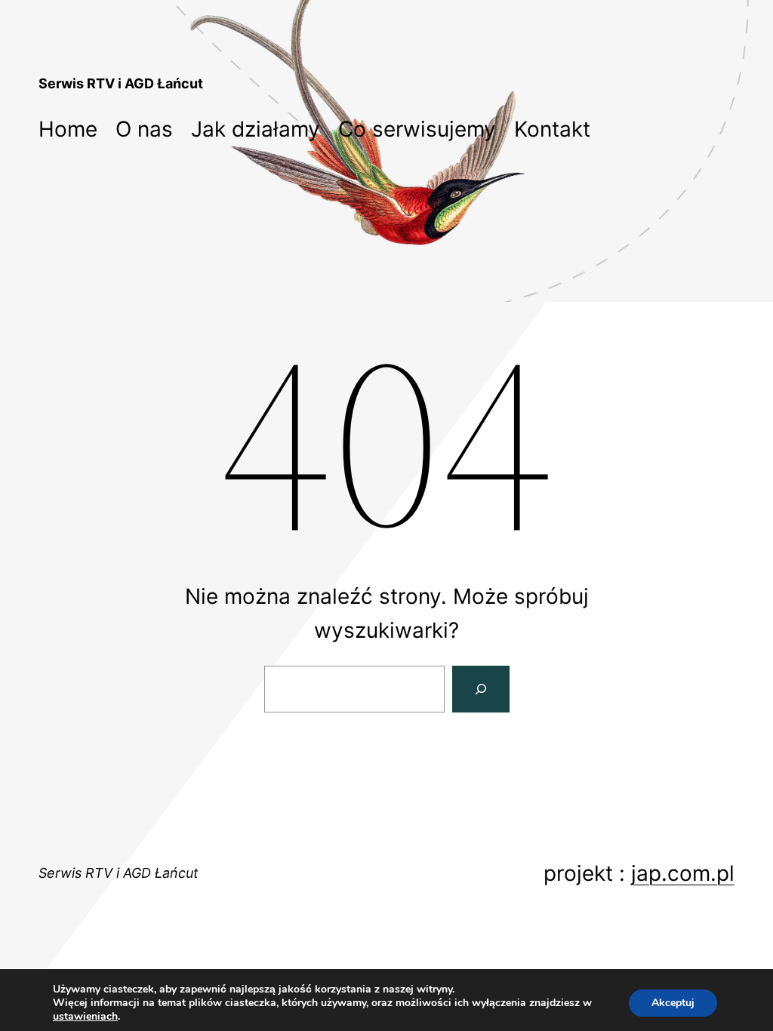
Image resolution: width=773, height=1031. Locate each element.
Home (67, 129)
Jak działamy (255, 129)
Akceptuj (672, 1003)
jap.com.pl (683, 873)
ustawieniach (85, 1016)
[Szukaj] (481, 689)
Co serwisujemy (417, 129)
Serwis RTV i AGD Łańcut (120, 83)
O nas (144, 129)
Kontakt (552, 129)
